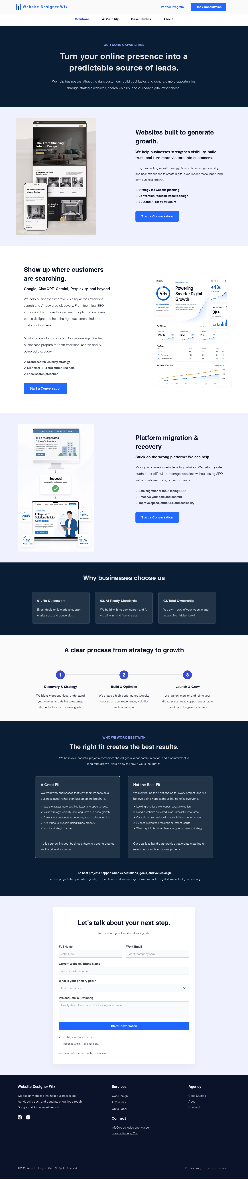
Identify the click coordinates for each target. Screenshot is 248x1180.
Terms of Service (217, 1168)
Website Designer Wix (45, 7)
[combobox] (124, 988)
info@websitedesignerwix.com (131, 1127)
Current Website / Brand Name (80, 963)
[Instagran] (20, 1117)
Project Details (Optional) (76, 998)
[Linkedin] (28, 1117)
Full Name (66, 946)
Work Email (135, 946)
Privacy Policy (193, 1168)
